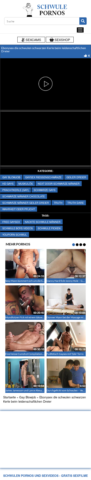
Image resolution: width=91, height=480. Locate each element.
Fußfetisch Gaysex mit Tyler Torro (65, 353)
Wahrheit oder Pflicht (18, 209)
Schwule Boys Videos (17, 228)
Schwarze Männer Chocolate (23, 196)
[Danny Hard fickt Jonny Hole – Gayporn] (66, 264)
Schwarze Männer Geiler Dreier (25, 202)
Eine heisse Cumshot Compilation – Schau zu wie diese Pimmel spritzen (44, 353)
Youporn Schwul (14, 234)
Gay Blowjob (11, 177)
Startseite (9, 397)
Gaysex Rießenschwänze (43, 177)
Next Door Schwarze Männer (59, 183)
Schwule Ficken (49, 228)
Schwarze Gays (44, 190)
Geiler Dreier (76, 177)
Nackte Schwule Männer (43, 222)
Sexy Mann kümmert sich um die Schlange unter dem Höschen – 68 (42, 280)
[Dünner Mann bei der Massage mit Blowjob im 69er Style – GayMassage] (66, 300)
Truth (58, 202)
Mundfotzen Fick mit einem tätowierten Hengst (31, 317)
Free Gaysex (11, 222)
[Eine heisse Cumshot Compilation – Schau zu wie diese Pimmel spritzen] (24, 336)
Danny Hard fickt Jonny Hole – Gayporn (69, 280)
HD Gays (8, 183)
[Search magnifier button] (83, 21)
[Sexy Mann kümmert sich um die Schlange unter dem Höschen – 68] (24, 264)
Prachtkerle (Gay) (15, 190)
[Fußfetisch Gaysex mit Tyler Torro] (66, 336)
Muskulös (25, 183)
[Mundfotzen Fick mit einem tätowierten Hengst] (24, 300)
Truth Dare (75, 202)
